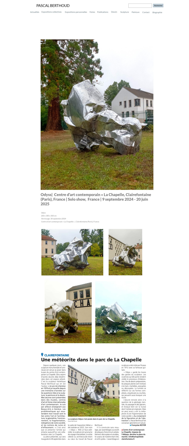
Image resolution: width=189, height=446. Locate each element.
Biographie (150, 12)
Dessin (114, 12)
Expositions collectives (52, 12)
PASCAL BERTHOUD (53, 5)
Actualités (34, 12)
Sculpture (124, 12)
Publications (102, 12)
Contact (146, 12)
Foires (92, 12)
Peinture (135, 12)
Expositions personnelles (76, 12)
